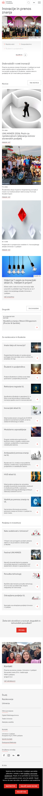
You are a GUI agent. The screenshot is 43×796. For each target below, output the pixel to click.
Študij (4, 695)
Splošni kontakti (7, 739)
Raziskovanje (7, 699)
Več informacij (9, 681)
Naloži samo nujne (29, 786)
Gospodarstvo (26, 44)
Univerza (6, 703)
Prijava (21, 630)
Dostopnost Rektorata (9, 742)
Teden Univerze (7, 719)
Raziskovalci (10, 44)
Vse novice (34, 83)
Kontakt (8, 666)
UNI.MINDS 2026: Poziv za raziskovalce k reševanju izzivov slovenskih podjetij (18, 136)
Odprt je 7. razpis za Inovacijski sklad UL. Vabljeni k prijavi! (20, 281)
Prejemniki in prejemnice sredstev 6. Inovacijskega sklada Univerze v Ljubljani (20, 246)
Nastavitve (10, 786)
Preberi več (6, 142)
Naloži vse (21, 792)
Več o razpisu (9, 297)
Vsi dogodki (33, 308)
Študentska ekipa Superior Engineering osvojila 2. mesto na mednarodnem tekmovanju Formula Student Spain (20, 192)
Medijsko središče (8, 722)
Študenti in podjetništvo (14, 49)
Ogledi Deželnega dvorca (10, 715)
